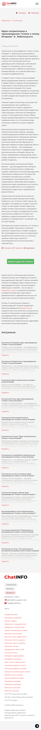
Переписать (19, 248)
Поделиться (35, 13)
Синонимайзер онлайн (14, 678)
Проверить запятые (12, 659)
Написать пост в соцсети (14, 640)
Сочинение (17, 21)
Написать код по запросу (14, 643)
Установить (22, 13)
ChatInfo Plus (11, 585)
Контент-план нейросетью (15, 637)
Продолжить (30, 248)
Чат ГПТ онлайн (10, 700)
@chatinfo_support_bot (16, 600)
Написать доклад (11, 691)
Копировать (8, 248)
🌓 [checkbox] (37, 726)
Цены (6, 608)
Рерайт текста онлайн (13, 675)
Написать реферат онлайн (15, 668)
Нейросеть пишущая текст (15, 624)
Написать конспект (12, 688)
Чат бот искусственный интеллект (18, 697)
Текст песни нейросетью (14, 662)
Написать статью (11, 646)
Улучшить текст (10, 653)
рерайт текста (26, 308)
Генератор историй (12, 681)
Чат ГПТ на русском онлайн (15, 694)
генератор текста (8, 290)
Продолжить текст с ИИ (14, 649)
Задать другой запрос (20, 261)
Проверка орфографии (14, 656)
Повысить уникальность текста (17, 672)
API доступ (10, 593)
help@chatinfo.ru (14, 603)
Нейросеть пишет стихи (14, 627)
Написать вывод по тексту (15, 665)
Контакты (9, 589)
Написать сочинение (13, 634)
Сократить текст (11, 615)
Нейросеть (6, 21)
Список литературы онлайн (15, 630)
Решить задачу (10, 621)
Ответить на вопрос (12, 684)
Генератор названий (13, 618)
